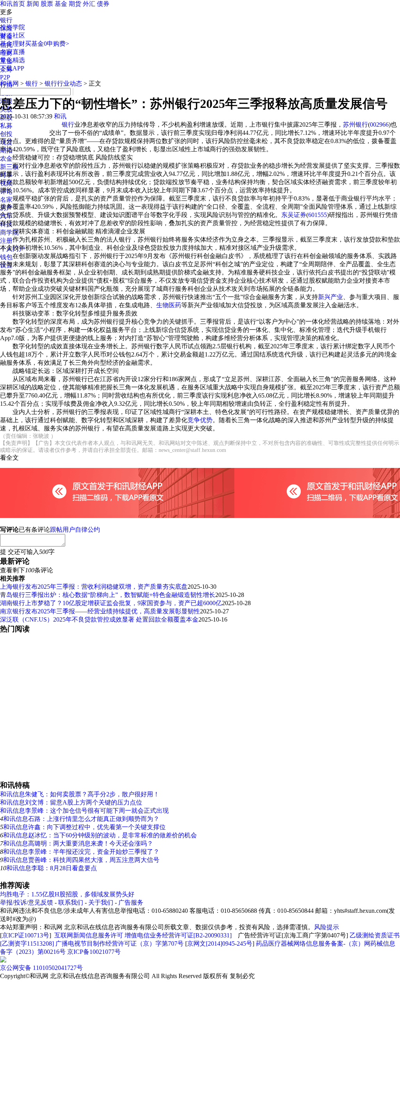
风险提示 (326, 927)
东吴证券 (293, 214)
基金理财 (12, 43)
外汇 (89, 3)
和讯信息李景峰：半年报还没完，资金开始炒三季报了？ (81, 851)
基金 (61, 3)
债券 (103, 3)
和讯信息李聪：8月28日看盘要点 (51, 868)
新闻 (33, 3)
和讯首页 (12, 3)
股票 (47, 3)
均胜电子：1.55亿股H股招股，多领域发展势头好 (67, 894)
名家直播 (12, 51)
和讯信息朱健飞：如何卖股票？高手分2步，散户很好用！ (79, 794)
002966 (379, 124)
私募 (6, 125)
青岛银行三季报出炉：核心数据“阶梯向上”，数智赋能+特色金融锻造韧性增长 (107, 594)
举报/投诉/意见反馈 (26, 902)
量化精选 (12, 60)
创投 (6, 134)
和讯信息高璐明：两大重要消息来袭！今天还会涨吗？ (78, 843)
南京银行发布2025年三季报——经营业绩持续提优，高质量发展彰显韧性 (100, 611)
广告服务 (130, 902)
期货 (75, 3)
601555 (317, 214)
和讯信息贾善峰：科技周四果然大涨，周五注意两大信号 (81, 860)
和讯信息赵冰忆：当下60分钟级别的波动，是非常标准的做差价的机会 (100, 835)
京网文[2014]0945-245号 (219, 943)
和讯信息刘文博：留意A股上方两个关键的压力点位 (71, 802)
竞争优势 (200, 420)
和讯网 (9, 83)
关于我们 (100, 902)
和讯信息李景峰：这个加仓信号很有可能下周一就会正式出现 (84, 810)
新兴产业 (330, 297)
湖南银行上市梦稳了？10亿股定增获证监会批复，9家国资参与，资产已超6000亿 (111, 603)
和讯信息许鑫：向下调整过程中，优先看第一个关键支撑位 (84, 827)
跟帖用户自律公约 (75, 529)
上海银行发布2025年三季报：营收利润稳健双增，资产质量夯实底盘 (94, 586)
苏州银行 (355, 124)
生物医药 (168, 305)
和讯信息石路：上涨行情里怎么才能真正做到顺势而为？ (81, 818)
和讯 (60, 116)
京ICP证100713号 (25, 935)
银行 (6, 20)
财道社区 (12, 35)
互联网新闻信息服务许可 (88, 935)
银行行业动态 (63, 83)
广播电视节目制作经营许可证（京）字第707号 (119, 943)
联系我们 (70, 902)
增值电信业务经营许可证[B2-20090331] (178, 935)
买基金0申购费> (47, 43)
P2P (5, 77)
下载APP (12, 68)
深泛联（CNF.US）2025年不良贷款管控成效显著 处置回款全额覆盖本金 (99, 619)
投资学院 (12, 27)
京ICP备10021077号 (94, 951)
